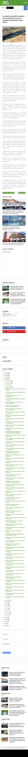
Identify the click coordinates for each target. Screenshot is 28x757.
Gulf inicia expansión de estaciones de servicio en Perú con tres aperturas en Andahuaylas (13, 244)
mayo (6, 606)
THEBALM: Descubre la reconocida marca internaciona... (13, 521)
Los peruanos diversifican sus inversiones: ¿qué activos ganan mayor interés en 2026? (17, 294)
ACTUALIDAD (5, 192)
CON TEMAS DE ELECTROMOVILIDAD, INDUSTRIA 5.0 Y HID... (14, 534)
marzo (7, 610)
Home (3, 7)
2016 (5, 623)
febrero (7, 612)
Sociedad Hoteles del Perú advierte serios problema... (14, 403)
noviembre (8, 383)
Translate (13, 315)
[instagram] (26, 3)
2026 (5, 373)
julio (6, 602)
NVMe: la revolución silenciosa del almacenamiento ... (13, 495)
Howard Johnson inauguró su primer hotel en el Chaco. (14, 465)
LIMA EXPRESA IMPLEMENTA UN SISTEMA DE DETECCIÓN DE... (13, 432)
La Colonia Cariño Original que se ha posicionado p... (14, 574)
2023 (5, 379)
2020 (5, 621)
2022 (5, 617)
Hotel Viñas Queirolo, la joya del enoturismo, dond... (13, 498)
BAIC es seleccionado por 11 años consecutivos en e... (13, 475)
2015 (5, 625)
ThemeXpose (11, 747)
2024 (5, 377)
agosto (7, 600)
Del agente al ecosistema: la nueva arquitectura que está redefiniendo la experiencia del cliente (11, 228)
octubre (7, 385)
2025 (5, 375)
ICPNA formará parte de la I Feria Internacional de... (13, 511)
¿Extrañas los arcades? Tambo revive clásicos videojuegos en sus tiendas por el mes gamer (18, 688)
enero (6, 614)
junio (6, 604)
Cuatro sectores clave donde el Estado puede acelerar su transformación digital (17, 674)
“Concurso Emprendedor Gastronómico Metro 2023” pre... (15, 541)
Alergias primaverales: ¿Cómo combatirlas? (12, 396)
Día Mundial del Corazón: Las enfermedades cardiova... (12, 452)
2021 (5, 619)
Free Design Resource (20, 747)
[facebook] (24, 3)
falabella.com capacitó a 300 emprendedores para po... (12, 406)
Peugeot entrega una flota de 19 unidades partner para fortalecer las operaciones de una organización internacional (13, 212)
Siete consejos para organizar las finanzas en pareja (13, 577)
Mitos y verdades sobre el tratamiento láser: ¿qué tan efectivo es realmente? (17, 288)
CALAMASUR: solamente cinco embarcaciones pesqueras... (12, 482)
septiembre (8, 387)
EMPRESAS (11, 192)
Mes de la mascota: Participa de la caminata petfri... (13, 409)
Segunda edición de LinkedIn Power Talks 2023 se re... (14, 525)
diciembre (8, 381)
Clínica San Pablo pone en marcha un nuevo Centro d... (14, 445)
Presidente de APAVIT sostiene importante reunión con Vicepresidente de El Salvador (17, 725)
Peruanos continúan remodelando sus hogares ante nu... (14, 485)
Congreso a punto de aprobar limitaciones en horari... (12, 505)
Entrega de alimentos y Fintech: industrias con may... (13, 544)
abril (6, 608)
